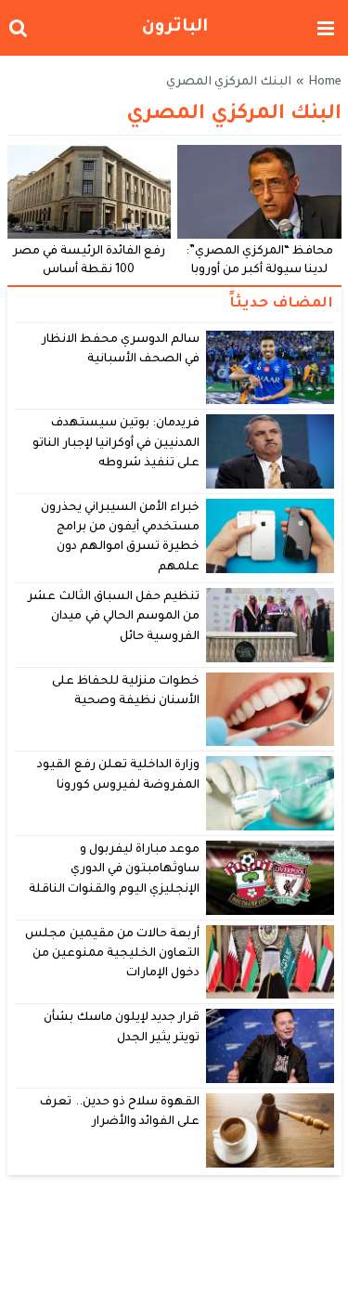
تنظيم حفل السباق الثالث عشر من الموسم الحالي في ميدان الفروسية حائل (114, 617)
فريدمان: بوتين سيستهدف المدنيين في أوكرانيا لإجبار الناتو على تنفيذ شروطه (116, 443)
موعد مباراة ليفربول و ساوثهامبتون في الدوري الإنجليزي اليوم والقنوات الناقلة (114, 869)
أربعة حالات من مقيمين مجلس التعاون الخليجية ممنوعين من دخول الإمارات (112, 954)
